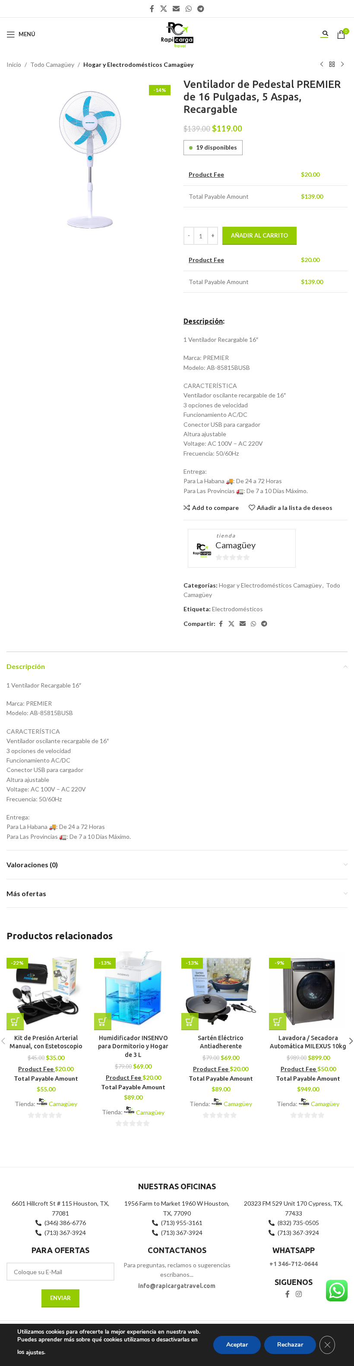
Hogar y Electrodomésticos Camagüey (138, 64)
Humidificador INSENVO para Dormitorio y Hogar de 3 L (133, 1046)
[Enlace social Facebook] (152, 8)
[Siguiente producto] (342, 64)
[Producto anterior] (321, 64)
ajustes (35, 1353)
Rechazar (290, 1345)
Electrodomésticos (237, 609)
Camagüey (235, 545)
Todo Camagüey (52, 64)
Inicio (13, 64)
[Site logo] (177, 33)
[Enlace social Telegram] (200, 8)
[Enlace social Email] (176, 8)
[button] (15, 1021)
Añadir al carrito (259, 235)
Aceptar (237, 1345)
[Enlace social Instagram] (298, 1294)
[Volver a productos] (332, 64)
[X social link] (163, 8)
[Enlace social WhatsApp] (188, 8)
